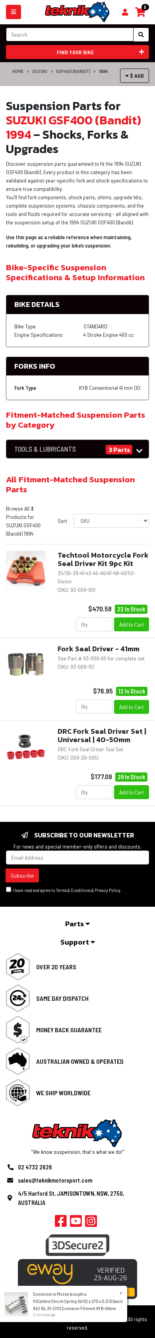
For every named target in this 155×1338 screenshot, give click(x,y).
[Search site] (141, 35)
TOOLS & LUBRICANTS (45, 449)
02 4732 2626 (35, 1167)
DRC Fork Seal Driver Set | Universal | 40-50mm (102, 735)
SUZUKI (39, 71)
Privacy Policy (107, 890)
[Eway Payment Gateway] (77, 1278)
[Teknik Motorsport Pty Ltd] (77, 11)
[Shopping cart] (125, 12)
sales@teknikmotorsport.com (55, 1180)
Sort (62, 520)
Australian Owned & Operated (80, 1061)
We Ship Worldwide (63, 1092)
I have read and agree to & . (66, 890)
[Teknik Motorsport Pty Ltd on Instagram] (91, 1223)
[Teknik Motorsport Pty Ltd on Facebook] (61, 1223)
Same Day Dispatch (62, 998)
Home (17, 71)
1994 (103, 71)
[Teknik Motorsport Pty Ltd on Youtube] (76, 1223)
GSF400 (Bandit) (73, 71)
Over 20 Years (56, 967)
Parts (75, 923)
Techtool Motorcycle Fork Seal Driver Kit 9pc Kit (103, 559)
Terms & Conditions (73, 890)
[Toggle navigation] (13, 12)
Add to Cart (131, 624)
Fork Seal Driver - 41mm (99, 648)
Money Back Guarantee (69, 1029)
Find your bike (75, 52)
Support (75, 942)
